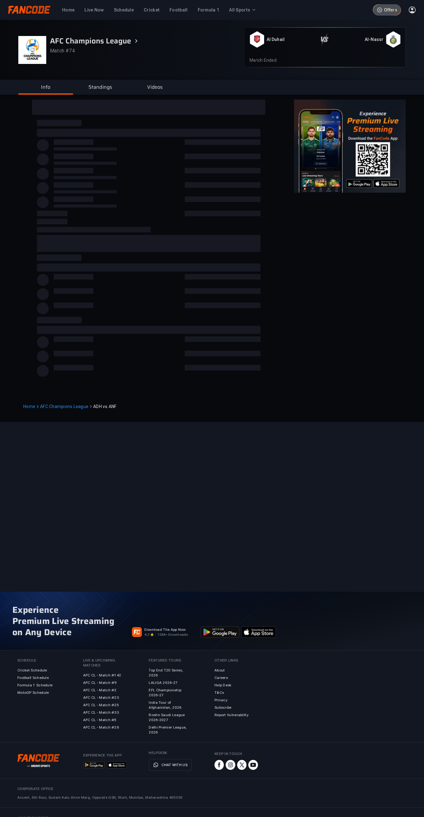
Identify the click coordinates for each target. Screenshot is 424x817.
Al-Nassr (374, 39)
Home (29, 406)
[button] (45, 87)
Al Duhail (276, 39)
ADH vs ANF (105, 406)
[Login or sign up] (412, 10)
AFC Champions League (64, 406)
